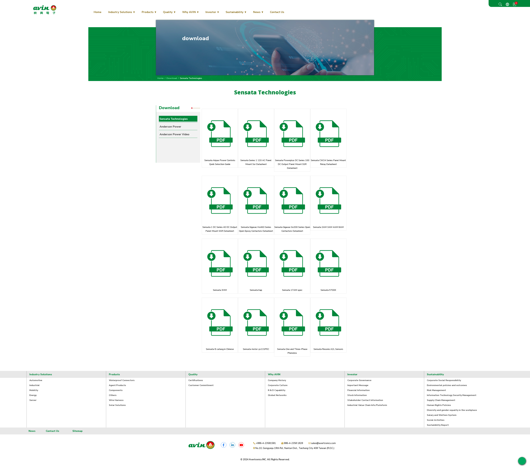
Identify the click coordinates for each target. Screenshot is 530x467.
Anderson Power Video (174, 134)
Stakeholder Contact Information (365, 400)
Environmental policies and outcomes (447, 385)
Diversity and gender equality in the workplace (452, 410)
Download (171, 78)
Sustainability (234, 12)
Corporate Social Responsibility (444, 380)
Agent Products (117, 385)
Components (116, 390)
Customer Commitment (201, 385)
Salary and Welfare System (441, 415)
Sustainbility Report (438, 425)
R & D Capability (276, 390)
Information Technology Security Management (451, 395)
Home (97, 12)
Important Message (357, 385)
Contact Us (277, 12)
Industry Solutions (120, 12)
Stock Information (357, 395)
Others (112, 395)
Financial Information (358, 390)
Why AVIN (189, 12)
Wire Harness (116, 400)
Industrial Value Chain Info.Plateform (367, 405)
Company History (277, 380)
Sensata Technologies (174, 119)
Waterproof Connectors (122, 380)
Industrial (34, 385)
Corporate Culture (277, 385)
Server (32, 400)
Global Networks (277, 395)
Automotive (35, 380)
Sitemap (77, 431)
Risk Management (436, 390)
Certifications (195, 380)
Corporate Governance (359, 380)
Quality (168, 12)
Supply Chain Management (441, 400)
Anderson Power (170, 126)
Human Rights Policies (439, 405)
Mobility (33, 390)
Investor (210, 12)
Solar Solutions (117, 405)
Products (147, 12)
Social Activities (435, 420)
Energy (33, 395)
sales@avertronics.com (323, 443)
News (256, 12)
